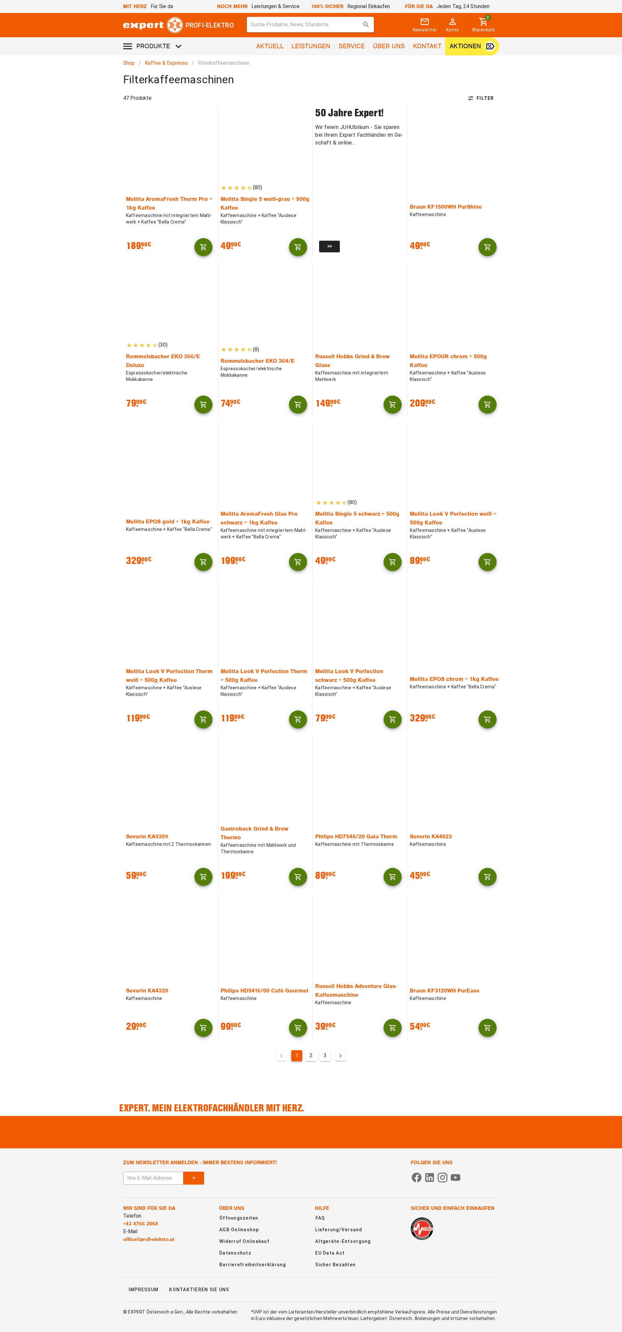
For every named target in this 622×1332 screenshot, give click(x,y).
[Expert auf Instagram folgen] (442, 1177)
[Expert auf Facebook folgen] (416, 1177)
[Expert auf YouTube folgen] (455, 1177)
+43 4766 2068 (140, 1224)
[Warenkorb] (203, 247)
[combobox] (310, 24)
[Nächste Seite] (340, 1056)
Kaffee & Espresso (166, 63)
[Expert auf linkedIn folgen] (429, 1177)
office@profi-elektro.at (148, 1239)
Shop (129, 63)
